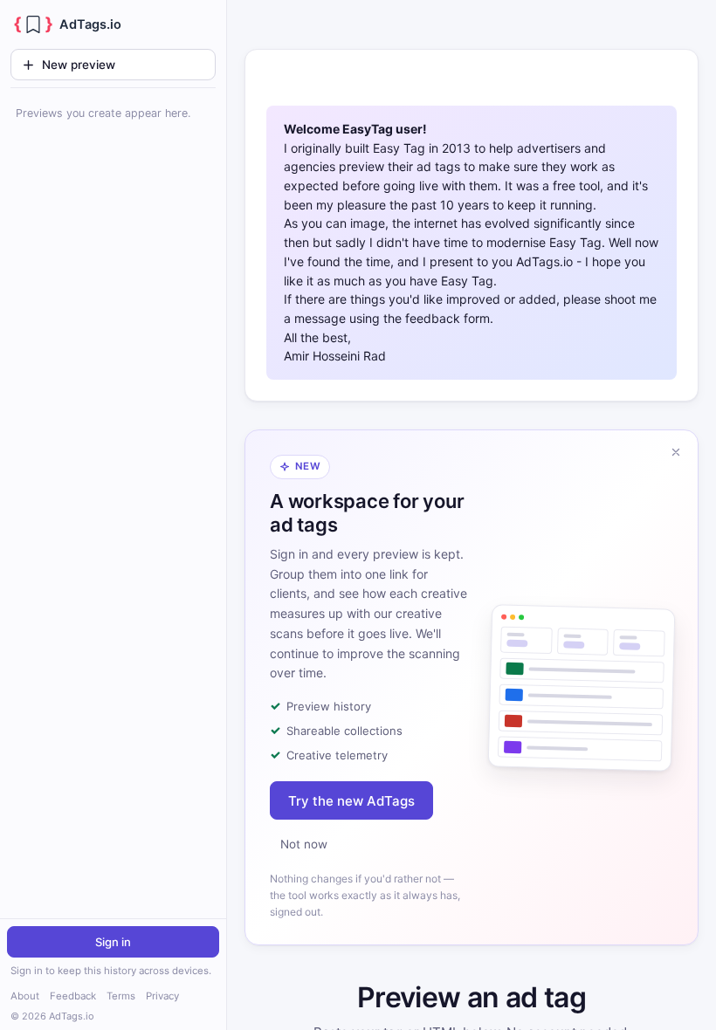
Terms (121, 996)
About (24, 996)
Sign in (113, 942)
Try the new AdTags (351, 801)
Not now (303, 844)
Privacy (162, 996)
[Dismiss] (675, 452)
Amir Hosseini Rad (335, 355)
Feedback (73, 996)
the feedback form (436, 318)
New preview (78, 65)
